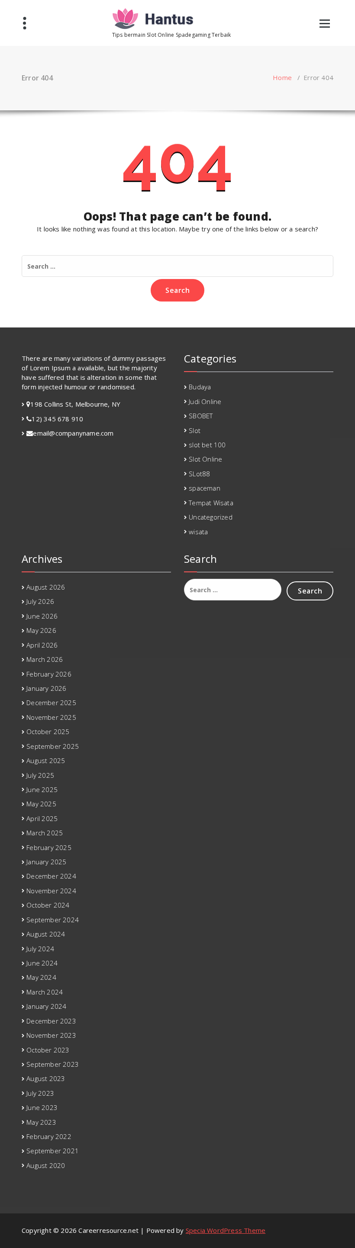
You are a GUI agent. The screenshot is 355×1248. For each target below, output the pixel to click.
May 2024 (41, 977)
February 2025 (48, 847)
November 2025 (51, 717)
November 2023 (51, 1035)
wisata (198, 531)
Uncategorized (210, 517)
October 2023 (47, 1050)
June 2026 (42, 616)
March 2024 (44, 992)
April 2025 (42, 818)
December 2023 (51, 1021)
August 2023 (45, 1078)
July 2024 (40, 948)
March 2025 (44, 832)
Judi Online (205, 401)
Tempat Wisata (211, 502)
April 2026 (42, 645)
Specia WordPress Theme (225, 1230)
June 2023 (42, 1107)
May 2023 (41, 1122)
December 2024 (51, 876)
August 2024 (45, 934)
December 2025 (51, 702)
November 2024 (51, 890)
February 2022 (48, 1136)
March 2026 (44, 659)
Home (282, 77)
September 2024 (52, 919)
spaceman (204, 488)
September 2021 (52, 1150)
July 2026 (40, 601)
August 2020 (45, 1165)
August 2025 (45, 760)
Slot (194, 430)
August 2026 (45, 587)
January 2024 (46, 1006)
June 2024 (42, 963)
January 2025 (46, 861)
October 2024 (47, 905)
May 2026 (41, 630)
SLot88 (199, 473)
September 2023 (52, 1064)
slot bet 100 (207, 444)
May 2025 (41, 803)
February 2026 (48, 674)
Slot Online (205, 459)
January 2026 (46, 688)
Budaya (200, 386)
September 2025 (52, 746)
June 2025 (42, 789)
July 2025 (40, 775)
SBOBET (201, 415)
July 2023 (40, 1093)
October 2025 (47, 731)
